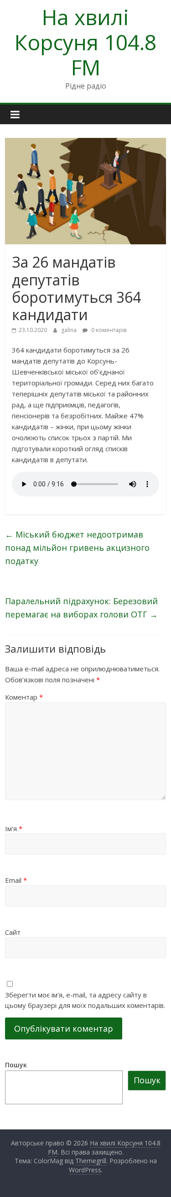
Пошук (16, 1064)
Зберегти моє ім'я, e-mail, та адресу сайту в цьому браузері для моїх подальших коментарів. (85, 1000)
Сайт (13, 932)
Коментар (24, 696)
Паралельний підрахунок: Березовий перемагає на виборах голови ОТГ (81, 608)
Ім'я (13, 828)
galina (69, 330)
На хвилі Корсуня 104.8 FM (85, 42)
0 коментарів (108, 330)
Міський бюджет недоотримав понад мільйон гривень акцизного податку (77, 547)
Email (16, 880)
